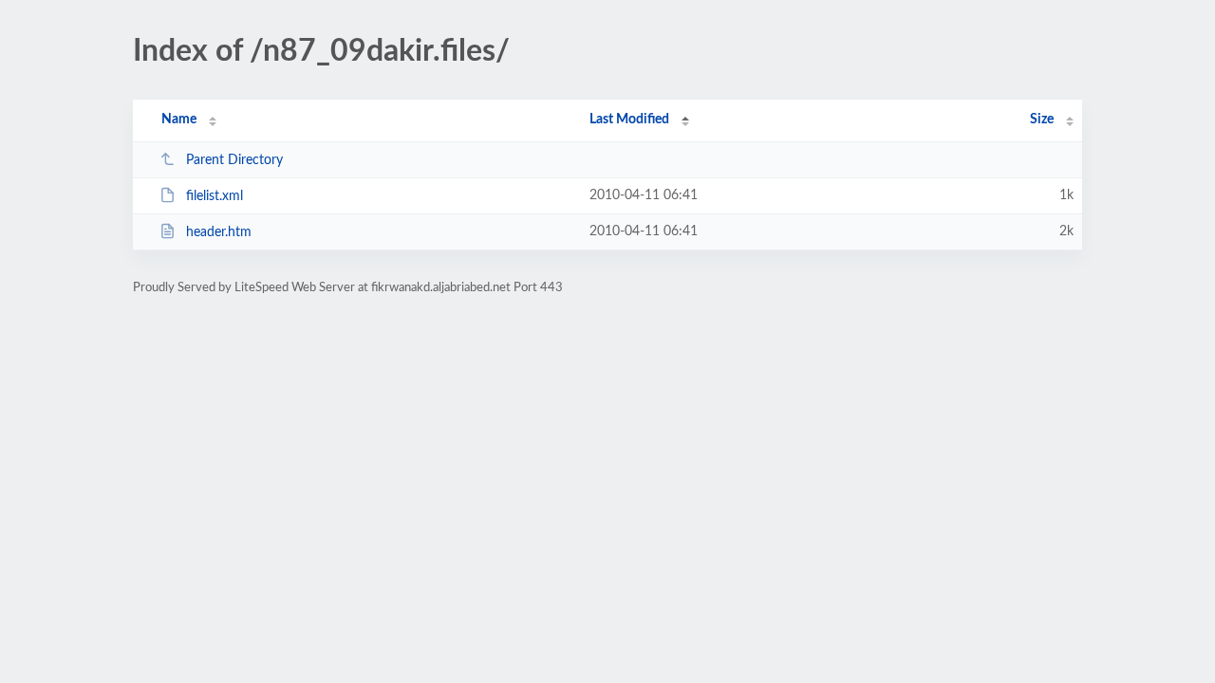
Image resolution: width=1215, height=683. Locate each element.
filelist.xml (214, 196)
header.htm (219, 232)
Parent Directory (234, 160)
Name (178, 119)
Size (1042, 119)
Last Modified (629, 119)
